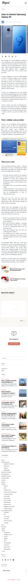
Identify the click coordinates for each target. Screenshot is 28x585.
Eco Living (6, 517)
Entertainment (5, 474)
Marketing (6, 470)
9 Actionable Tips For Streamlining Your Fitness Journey (8, 403)
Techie (3, 8)
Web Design (7, 549)
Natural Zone (7, 505)
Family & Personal (6, 476)
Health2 (3, 484)
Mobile (6, 539)
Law (2, 525)
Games (6, 537)
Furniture (6, 519)
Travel (3, 422)
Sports (3, 529)
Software (6, 545)
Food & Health (5, 478)
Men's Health (7, 500)
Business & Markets (9, 464)
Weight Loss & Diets (9, 507)
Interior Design (8, 521)
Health (3, 411)
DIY (5, 515)
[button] (26, 3)
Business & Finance (6, 472)
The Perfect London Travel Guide (7, 425)
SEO (5, 541)
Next (21, 320)
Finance (3, 444)
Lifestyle (3, 527)
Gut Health (7, 496)
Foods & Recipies (16, 303)
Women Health (8, 509)
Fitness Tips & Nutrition (8, 400)
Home (3, 371)
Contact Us (4, 369)
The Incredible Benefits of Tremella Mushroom (17, 306)
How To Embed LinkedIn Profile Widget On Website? (8, 381)
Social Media (5, 378)
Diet (5, 488)
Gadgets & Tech (8, 535)
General (3, 389)
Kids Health (7, 498)
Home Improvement (6, 511)
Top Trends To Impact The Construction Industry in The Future (8, 436)
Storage (6, 523)
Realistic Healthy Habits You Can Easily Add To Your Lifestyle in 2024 (9, 414)
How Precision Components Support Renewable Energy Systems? (8, 392)
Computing (7, 533)
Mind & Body (7, 502)
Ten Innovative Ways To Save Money (8, 447)
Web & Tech (7, 547)
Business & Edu (5, 433)
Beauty (6, 486)
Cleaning (6, 512)
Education (6, 466)
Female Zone (7, 490)
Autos (3, 460)
